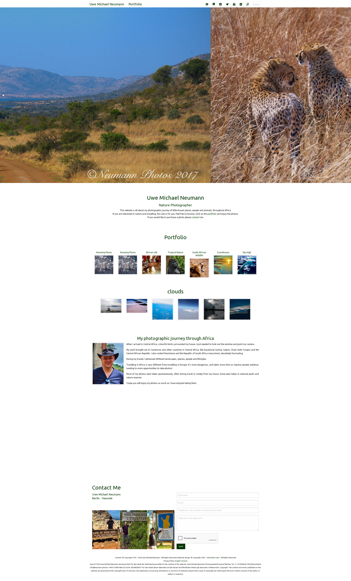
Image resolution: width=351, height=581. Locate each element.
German (184, 561)
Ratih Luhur (215, 558)
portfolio (211, 214)
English (178, 561)
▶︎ (349, 95)
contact (195, 217)
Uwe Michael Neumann (107, 4)
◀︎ (4, 95)
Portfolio (135, 4)
